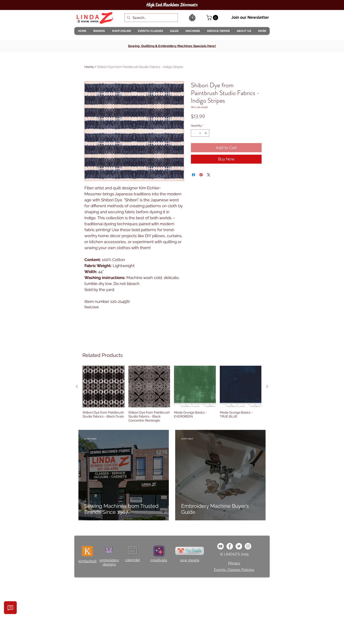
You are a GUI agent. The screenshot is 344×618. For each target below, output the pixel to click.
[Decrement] (194, 133)
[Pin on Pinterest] (201, 174)
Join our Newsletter (250, 17)
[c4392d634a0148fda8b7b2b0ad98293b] (239, 546)
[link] (212, 17)
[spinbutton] (200, 133)
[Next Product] (267, 386)
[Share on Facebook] (193, 174)
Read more (91, 306)
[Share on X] (208, 174)
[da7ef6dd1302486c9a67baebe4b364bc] (248, 546)
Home (89, 67)
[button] (99, 31)
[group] (172, 394)
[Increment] (206, 133)
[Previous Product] (76, 386)
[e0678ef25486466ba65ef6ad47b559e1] (229, 546)
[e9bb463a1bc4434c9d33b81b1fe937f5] (220, 546)
